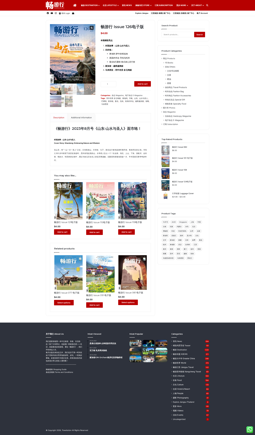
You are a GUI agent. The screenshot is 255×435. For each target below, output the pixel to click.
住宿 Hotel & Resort (181, 389)
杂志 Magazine (118, 95)
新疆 (180, 240)
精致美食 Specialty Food (175, 104)
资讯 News (127, 5)
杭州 (164, 245)
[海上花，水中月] (161, 343)
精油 (169, 79)
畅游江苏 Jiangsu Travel (183, 367)
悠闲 (181, 236)
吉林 (198, 231)
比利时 (187, 245)
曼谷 (116, 101)
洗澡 (121, 101)
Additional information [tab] (81, 117)
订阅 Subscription (164, 5)
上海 (192, 222)
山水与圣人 (143, 98)
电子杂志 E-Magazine (134, 95)
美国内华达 (129, 101)
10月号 (165, 222)
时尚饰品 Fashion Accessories (178, 95)
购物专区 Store (142, 5)
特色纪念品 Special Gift (175, 100)
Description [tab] (58, 117)
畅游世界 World (179, 363)
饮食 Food (177, 380)
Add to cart (143, 84)
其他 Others (170, 67)
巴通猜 (104, 101)
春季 (193, 240)
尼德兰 (173, 236)
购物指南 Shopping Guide (56, 369)
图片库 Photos (169, 108)
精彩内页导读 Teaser (181, 345)
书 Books (169, 63)
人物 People (178, 393)
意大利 (189, 236)
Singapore (183, 222)
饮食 (192, 254)
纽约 (192, 249)
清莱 (178, 249)
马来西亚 (104, 104)
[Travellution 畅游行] (55, 5)
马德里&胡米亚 (168, 258)
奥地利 (125, 98)
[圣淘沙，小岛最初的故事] (161, 351)
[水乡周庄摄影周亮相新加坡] (135, 343)
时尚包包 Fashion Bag (174, 91)
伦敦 (171, 227)
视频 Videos (178, 410)
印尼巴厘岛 (182, 231)
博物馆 (165, 231)
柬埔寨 (172, 245)
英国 (199, 249)
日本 (186, 240)
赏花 (178, 254)
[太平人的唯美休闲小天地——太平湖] (148, 351)
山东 (136, 98)
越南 (185, 254)
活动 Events (178, 415)
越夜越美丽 (139, 101)
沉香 (169, 75)
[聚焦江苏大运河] (161, 359)
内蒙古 (179, 227)
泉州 (164, 249)
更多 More (181, 5)
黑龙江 (189, 258)
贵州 (171, 254)
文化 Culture (178, 384)
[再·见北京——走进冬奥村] (148, 343)
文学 (164, 240)
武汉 (180, 245)
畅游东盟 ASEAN (180, 354)
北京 (193, 227)
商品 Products (169, 58)
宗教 (131, 98)
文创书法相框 (173, 71)
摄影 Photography (181, 398)
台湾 (191, 231)
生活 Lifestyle (110, 5)
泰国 (171, 249)
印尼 (173, 231)
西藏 (164, 254)
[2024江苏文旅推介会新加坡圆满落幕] (148, 359)
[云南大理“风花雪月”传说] (135, 359)
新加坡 (110, 101)
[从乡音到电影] (135, 351)
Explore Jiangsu (141, 13)
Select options (63, 302)
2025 (174, 222)
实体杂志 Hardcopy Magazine (178, 116)
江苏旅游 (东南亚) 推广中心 (183, 13)
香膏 (169, 83)
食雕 (147, 101)
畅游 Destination (89, 5)
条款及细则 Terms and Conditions (59, 372)
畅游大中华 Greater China (184, 358)
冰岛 (186, 227)
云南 (164, 227)
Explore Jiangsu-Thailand (183, 402)
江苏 (195, 245)
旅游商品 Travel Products (176, 87)
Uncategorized (179, 419)
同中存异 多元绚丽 (113, 98)
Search (199, 34)
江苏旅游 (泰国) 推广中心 (160, 13)
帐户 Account (202, 13)
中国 (199, 222)
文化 (197, 236)
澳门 (185, 249)
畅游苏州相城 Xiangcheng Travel (187, 371)
